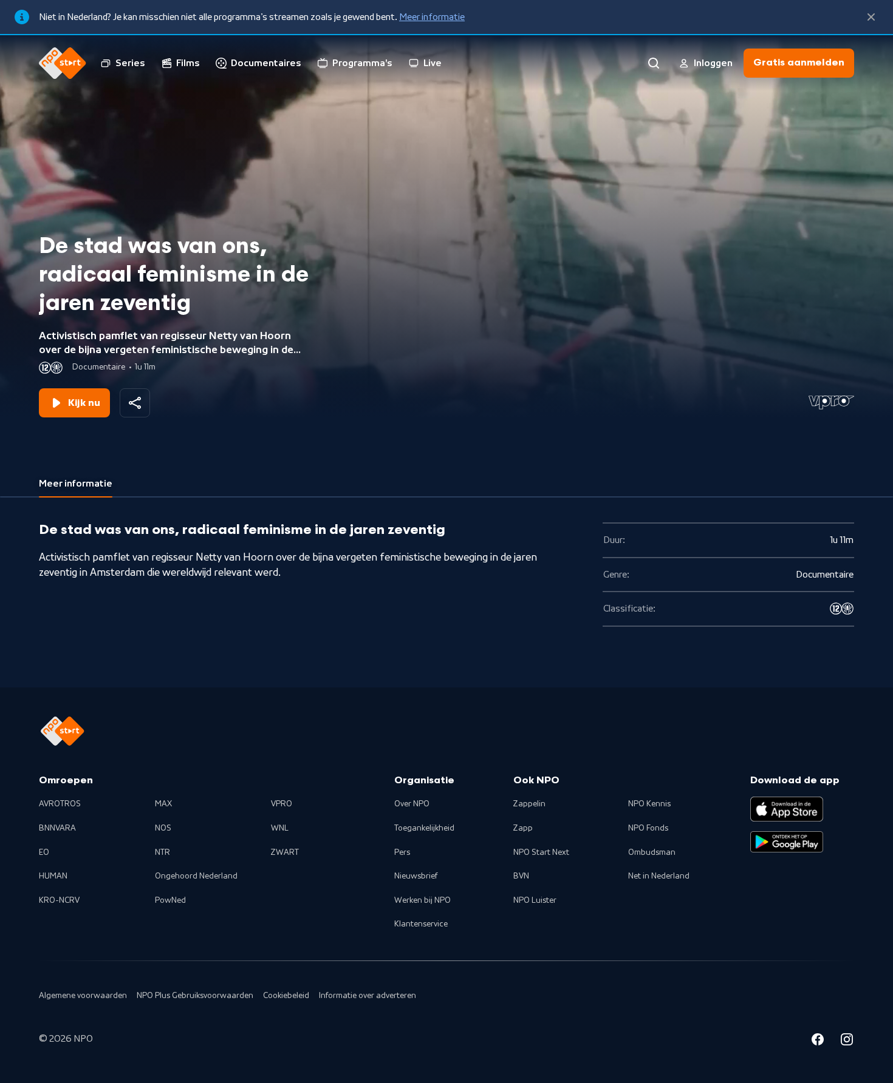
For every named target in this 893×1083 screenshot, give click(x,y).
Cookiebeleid (286, 995)
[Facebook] (817, 1041)
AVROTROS (60, 804)
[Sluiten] (871, 17)
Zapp (523, 828)
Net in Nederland (658, 876)
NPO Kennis (649, 804)
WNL (280, 828)
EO (44, 852)
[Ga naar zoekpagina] (654, 63)
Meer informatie (432, 17)
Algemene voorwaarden (83, 995)
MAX (163, 804)
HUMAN (53, 876)
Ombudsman (652, 852)
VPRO (281, 804)
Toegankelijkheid (424, 828)
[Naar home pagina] (62, 63)
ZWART (285, 852)
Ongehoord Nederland (196, 876)
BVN (521, 876)
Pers (402, 852)
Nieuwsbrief (415, 876)
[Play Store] (786, 842)
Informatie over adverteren (367, 995)
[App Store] (786, 809)
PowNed (170, 900)
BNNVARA (57, 828)
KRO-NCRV (59, 900)
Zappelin (529, 804)
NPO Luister (534, 900)
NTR (162, 852)
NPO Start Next (541, 852)
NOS (163, 828)
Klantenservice (421, 924)
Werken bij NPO (422, 900)
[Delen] (135, 402)
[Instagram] (847, 1041)
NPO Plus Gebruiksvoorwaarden (195, 995)
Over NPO (411, 804)
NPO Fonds (648, 828)
